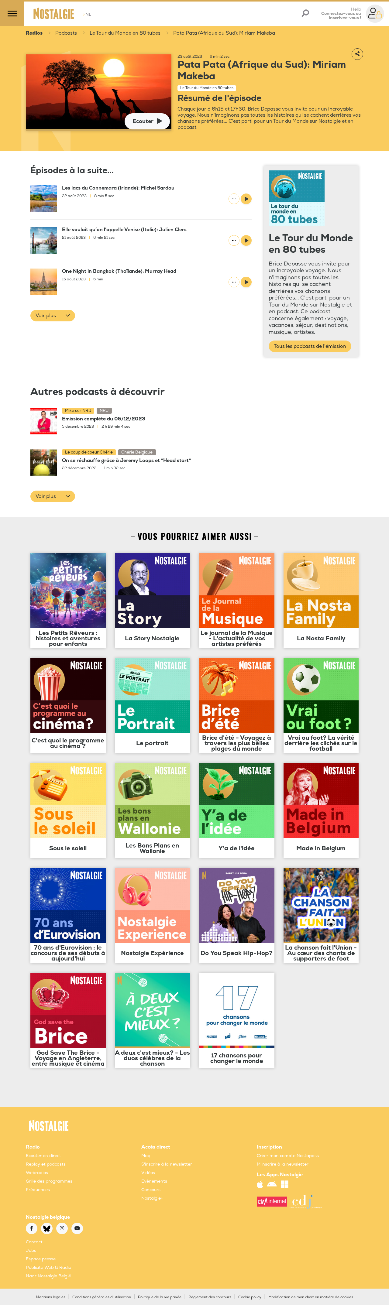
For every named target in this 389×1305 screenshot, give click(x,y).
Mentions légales (50, 1297)
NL (87, 14)
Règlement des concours (209, 1297)
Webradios (37, 1172)
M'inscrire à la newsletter (282, 1164)
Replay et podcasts (46, 1164)
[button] (52, 315)
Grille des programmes (49, 1181)
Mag (145, 1155)
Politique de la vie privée (159, 1297)
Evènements (154, 1181)
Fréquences (38, 1189)
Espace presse (41, 1259)
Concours (150, 1189)
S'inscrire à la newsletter (166, 1164)
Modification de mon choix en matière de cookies (310, 1297)
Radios (34, 33)
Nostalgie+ (152, 1198)
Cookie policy (249, 1297)
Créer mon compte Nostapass (288, 1155)
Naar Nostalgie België (48, 1276)
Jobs (31, 1250)
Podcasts (66, 33)
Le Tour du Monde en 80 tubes (125, 33)
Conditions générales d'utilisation (101, 1297)
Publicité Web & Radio (48, 1267)
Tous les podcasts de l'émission (310, 346)
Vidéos (148, 1172)
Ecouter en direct (43, 1155)
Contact (34, 1242)
